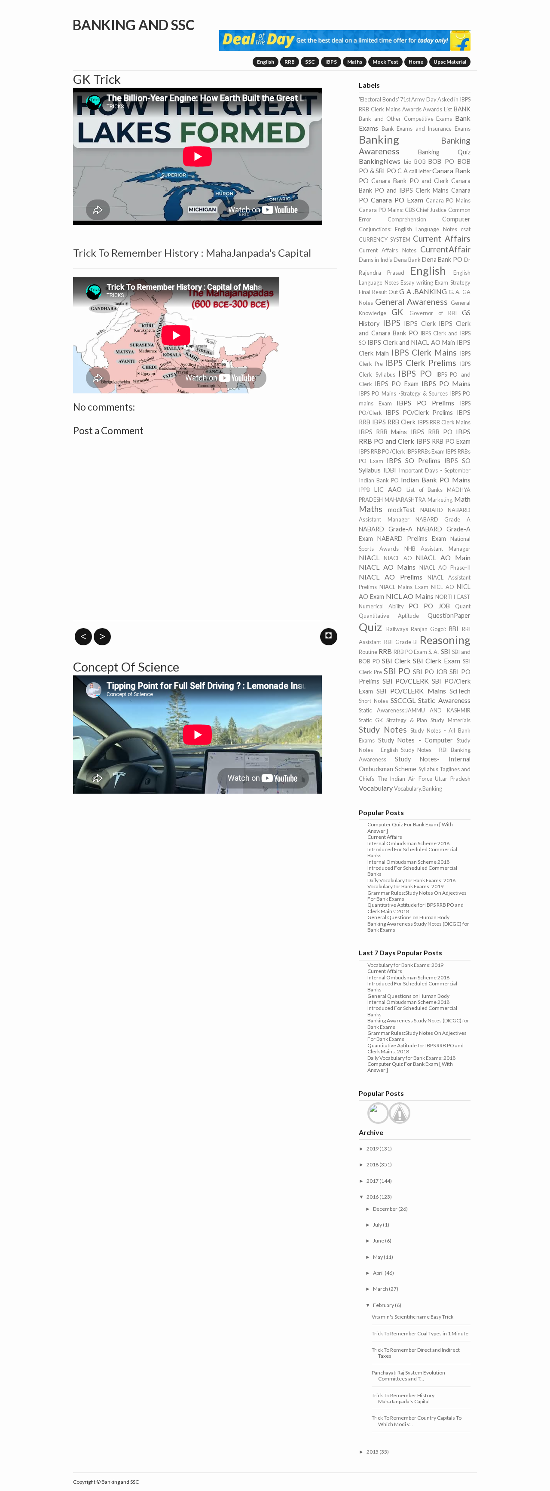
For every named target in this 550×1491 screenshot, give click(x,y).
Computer (456, 219)
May (378, 1257)
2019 (373, 1148)
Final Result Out (378, 291)
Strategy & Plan (406, 720)
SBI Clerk (396, 661)
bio (407, 161)
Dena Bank (407, 259)
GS (466, 312)
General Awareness (411, 302)
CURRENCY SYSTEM (384, 239)
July (377, 1224)
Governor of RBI (433, 313)
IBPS (331, 61)
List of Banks (424, 489)
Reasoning (445, 639)
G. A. (455, 291)
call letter (420, 171)
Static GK (371, 720)
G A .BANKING (423, 291)
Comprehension (407, 219)
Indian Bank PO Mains (436, 480)
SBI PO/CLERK (405, 681)
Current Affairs (442, 238)
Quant (463, 606)
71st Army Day (418, 99)
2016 (373, 1196)
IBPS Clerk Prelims (420, 363)
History (369, 323)
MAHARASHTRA (405, 499)
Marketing (440, 499)
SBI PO (397, 671)
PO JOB (437, 606)
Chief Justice (431, 209)
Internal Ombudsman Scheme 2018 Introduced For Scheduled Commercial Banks (412, 849)
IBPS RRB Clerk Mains (444, 422)
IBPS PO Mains (446, 383)
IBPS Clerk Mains (424, 352)
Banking (379, 139)
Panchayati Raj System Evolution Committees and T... (408, 1375)
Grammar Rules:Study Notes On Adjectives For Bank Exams (417, 896)
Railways (397, 629)
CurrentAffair (445, 249)
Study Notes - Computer (415, 740)
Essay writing (416, 282)
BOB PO (441, 161)
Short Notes (373, 700)
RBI (453, 628)
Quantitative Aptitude (389, 615)
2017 (373, 1181)
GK (397, 312)
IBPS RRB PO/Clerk (382, 451)
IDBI (389, 470)
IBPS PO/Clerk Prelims (419, 412)
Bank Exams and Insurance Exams (426, 128)
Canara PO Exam (397, 200)
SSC (310, 61)
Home (416, 61)
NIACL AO (398, 558)
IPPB (364, 489)
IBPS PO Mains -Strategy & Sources (403, 393)
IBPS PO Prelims (425, 403)
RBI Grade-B (400, 641)
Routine (368, 651)
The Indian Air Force (404, 778)
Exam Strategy (452, 282)
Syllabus (428, 769)
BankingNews (379, 161)
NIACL (369, 557)
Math (462, 499)
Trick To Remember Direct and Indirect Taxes (416, 1353)
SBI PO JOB (430, 671)
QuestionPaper (449, 615)
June (378, 1240)
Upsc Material (450, 61)
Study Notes (382, 729)
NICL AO (442, 586)
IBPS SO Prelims (413, 460)
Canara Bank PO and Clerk (409, 180)
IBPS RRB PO (431, 432)
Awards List (437, 109)
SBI (445, 651)
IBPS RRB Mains (383, 432)
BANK (462, 109)
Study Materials (451, 720)
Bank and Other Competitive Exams (405, 118)
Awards (412, 109)
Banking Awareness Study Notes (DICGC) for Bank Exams (418, 926)
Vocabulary (376, 788)
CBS (410, 209)
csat (466, 229)
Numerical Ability (381, 606)
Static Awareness (444, 700)
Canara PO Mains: (381, 209)
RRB (289, 61)
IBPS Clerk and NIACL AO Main (411, 342)
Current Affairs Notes (387, 250)
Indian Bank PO (379, 480)
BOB (420, 161)
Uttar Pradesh (453, 778)
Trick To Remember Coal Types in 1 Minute (420, 1333)
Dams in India (375, 259)
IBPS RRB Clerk (394, 422)
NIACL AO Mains (387, 567)
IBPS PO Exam (396, 383)
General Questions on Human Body (408, 917)
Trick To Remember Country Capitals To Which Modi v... (416, 1420)
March (380, 1288)
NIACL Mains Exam (403, 586)
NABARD (431, 509)
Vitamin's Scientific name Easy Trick (412, 1316)
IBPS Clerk (419, 323)
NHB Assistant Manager (437, 548)
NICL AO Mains (410, 596)
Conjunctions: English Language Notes (408, 229)
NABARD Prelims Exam (411, 538)
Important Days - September (434, 470)
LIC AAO (388, 489)
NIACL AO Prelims (390, 577)
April (378, 1273)
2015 (373, 1451)
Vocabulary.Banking (418, 788)
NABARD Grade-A (385, 529)
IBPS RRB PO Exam (443, 441)
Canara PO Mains (448, 200)
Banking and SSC (134, 24)
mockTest (401, 509)
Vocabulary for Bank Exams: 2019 (405, 886)
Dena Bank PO (442, 259)
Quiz (370, 626)
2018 (373, 1164)
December (385, 1209)
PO (414, 605)
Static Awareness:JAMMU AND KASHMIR (414, 710)
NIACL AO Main (443, 557)
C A (402, 171)
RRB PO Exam (410, 651)
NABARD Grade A (443, 519)
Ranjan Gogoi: (428, 629)
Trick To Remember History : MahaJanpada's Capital (404, 1398)
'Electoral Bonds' (379, 99)
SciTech (460, 691)
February (383, 1305)
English (265, 61)
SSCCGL (403, 700)
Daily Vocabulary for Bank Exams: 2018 (411, 880)
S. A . (434, 651)
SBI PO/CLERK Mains (411, 691)
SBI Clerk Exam (436, 661)
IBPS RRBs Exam (425, 451)
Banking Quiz (444, 152)
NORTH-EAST (453, 596)
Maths (354, 61)
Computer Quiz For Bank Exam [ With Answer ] (410, 827)
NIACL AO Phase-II (445, 567)
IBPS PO (415, 373)
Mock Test (385, 61)
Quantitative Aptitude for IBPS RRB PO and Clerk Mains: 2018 (415, 908)
